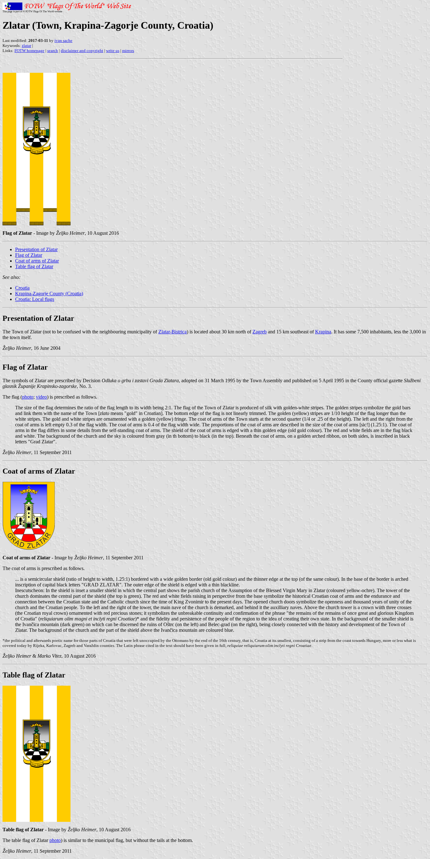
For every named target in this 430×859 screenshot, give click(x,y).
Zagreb (259, 331)
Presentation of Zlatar (36, 249)
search (52, 50)
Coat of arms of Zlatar (37, 260)
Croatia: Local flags (34, 299)
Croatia (22, 288)
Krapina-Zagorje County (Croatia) (49, 293)
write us (112, 50)
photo (27, 397)
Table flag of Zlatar (34, 266)
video (41, 397)
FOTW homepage (29, 50)
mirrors (128, 50)
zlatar (26, 45)
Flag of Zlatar (28, 255)
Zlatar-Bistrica (172, 331)
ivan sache (63, 40)
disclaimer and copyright (82, 50)
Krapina (323, 331)
